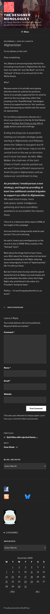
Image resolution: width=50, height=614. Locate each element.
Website (8, 394)
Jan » (38, 591)
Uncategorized (15, 307)
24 (25, 582)
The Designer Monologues (17, 17)
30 (19, 586)
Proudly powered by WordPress (17, 608)
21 (7, 582)
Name (7, 368)
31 (25, 586)
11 (32, 572)
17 (25, 577)
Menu (26, 32)
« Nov (12, 591)
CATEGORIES (12, 532)
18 (32, 577)
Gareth (29, 41)
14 (7, 577)
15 (13, 577)
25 (32, 582)
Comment (9, 332)
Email (7, 381)
